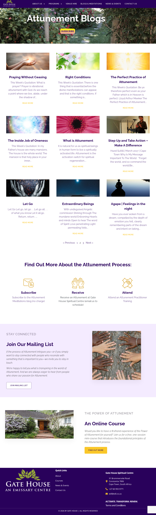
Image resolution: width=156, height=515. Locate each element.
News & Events (113, 4)
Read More (27, 103)
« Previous (69, 242)
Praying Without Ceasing (28, 77)
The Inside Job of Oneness (28, 140)
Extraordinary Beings (78, 204)
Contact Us (131, 4)
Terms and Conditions (116, 505)
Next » (89, 242)
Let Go (28, 204)
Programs (54, 4)
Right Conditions (78, 77)
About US (37, 4)
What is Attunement (78, 140)
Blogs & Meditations (91, 4)
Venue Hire (71, 4)
